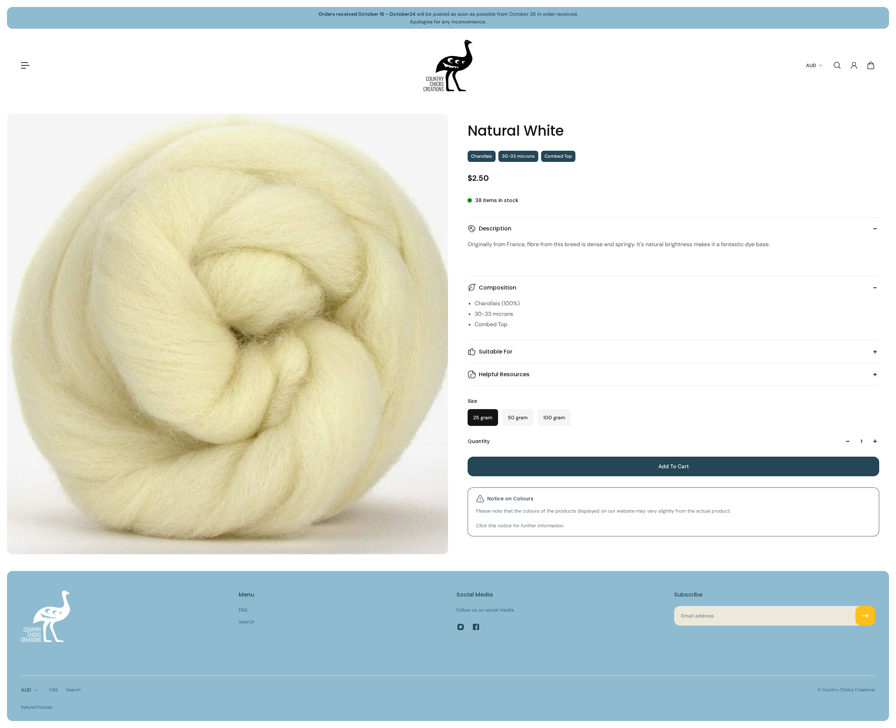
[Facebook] (476, 627)
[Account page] (854, 65)
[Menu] (25, 65)
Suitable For (495, 352)
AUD (26, 690)
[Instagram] (460, 627)
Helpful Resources (504, 374)
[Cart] (870, 65)
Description (495, 228)
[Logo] (448, 65)
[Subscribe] (865, 616)
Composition (497, 288)
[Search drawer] (837, 65)
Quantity (479, 441)
